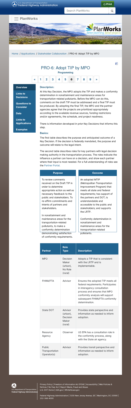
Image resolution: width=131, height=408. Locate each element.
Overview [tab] (21, 87)
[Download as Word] (116, 63)
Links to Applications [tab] (23, 121)
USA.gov (59, 390)
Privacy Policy (46, 384)
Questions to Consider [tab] (23, 105)
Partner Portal (52, 165)
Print (109, 4)
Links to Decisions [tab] (22, 95)
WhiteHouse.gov (72, 390)
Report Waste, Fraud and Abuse (74, 387)
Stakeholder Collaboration (52, 53)
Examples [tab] (21, 129)
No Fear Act (53, 387)
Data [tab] (18, 113)
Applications (28, 53)
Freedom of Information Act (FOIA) (69, 384)
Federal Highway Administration (54, 395)
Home (15, 53)
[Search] (112, 10)
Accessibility (91, 384)
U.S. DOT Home (47, 390)
